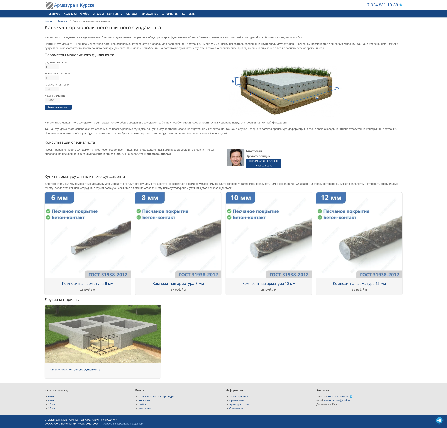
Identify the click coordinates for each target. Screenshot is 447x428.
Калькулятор (149, 13)
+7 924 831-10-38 (381, 5)
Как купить (145, 408)
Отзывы (98, 13)
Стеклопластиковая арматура (156, 396)
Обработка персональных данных (123, 423)
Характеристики (238, 396)
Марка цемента (55, 95)
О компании (170, 13)
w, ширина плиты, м (57, 73)
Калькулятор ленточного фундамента (74, 369)
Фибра (84, 13)
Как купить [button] (115, 13)
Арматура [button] (53, 13)
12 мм (51, 408)
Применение (236, 400)
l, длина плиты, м (56, 62)
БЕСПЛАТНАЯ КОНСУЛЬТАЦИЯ (263, 163)
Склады (131, 13)
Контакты (188, 13)
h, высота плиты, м (57, 84)
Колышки (144, 400)
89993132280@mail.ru (337, 400)
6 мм (51, 396)
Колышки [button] (70, 13)
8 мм (51, 400)
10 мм (51, 404)
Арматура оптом (239, 404)
